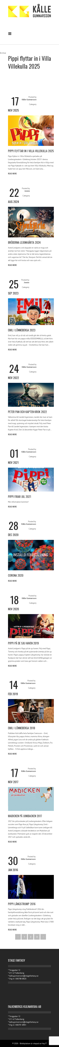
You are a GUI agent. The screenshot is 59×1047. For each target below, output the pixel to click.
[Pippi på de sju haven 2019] (31, 637)
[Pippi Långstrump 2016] (31, 898)
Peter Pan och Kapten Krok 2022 (27, 412)
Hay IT (44, 1043)
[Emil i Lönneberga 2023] (31, 324)
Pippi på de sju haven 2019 (23, 643)
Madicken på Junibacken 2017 (25, 816)
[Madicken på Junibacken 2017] (31, 810)
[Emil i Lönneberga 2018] (31, 722)
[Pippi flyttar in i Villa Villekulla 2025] (31, 145)
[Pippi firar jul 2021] (31, 490)
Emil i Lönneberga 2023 (21, 330)
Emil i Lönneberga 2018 (21, 728)
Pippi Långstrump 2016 (22, 904)
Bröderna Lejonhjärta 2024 (24, 242)
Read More (12, 173)
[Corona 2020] (31, 569)
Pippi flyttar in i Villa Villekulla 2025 (31, 151)
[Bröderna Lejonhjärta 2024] (31, 236)
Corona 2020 (15, 575)
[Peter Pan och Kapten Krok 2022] (31, 406)
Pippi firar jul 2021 (19, 496)
